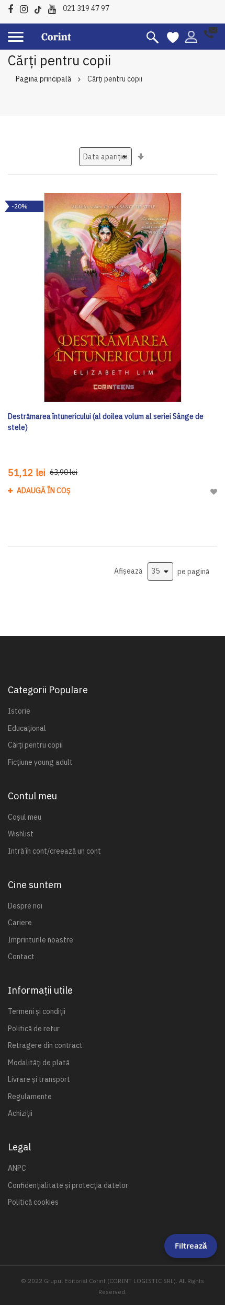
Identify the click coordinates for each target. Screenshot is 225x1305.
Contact (21, 956)
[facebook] (13, 8)
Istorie (19, 711)
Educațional (27, 728)
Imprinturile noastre (40, 940)
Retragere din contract (45, 1045)
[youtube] (54, 8)
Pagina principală (43, 79)
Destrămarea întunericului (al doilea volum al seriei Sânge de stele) (106, 422)
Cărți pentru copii (35, 745)
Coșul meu (24, 817)
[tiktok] (41, 8)
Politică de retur (34, 1028)
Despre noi (25, 906)
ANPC (17, 1168)
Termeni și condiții (36, 1011)
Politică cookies (33, 1202)
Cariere (20, 922)
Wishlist (20, 833)
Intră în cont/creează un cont (54, 851)
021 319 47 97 (86, 8)
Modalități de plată (39, 1062)
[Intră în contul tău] (191, 36)
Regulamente (30, 1096)
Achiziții (20, 1113)
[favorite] (172, 36)
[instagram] (26, 8)
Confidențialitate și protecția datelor (68, 1185)
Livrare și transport (39, 1079)
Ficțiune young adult (40, 762)
